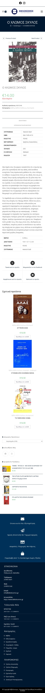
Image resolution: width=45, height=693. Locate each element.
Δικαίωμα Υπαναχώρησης (14, 680)
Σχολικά (8, 651)
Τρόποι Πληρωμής (12, 667)
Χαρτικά (8, 654)
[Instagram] (12, 454)
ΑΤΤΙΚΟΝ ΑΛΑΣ (22, 328)
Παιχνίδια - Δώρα (11, 648)
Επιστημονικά (29, 415)
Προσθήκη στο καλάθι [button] (22, 337)
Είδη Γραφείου (10, 639)
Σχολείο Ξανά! (9, 624)
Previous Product (11, 38)
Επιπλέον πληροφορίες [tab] (22, 125)
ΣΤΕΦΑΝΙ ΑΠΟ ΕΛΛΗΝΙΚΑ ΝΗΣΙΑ (22, 373)
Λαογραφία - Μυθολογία (29, 370)
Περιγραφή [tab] (22, 121)
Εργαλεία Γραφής (11, 642)
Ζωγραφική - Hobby (12, 645)
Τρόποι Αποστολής (12, 664)
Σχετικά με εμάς (11, 673)
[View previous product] (3, 38)
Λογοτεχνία (30, 108)
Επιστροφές (10, 670)
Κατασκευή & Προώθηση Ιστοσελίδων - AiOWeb (31, 690)
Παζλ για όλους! (10, 617)
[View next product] (41, 38)
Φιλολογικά (29, 325)
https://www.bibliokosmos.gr (13, 599)
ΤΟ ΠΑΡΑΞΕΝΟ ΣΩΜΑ (22, 418)
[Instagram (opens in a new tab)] (24, 3)
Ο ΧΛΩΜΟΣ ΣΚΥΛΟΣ (29, 26)
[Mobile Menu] (42, 11)
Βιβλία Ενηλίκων (20, 108)
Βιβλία (13, 108)
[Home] (10, 26)
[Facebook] (5, 454)
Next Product (35, 38)
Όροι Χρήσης (10, 676)
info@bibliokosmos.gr (11, 593)
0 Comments (15, 611)
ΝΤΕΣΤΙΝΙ (7, 609)
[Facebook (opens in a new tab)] (20, 3)
